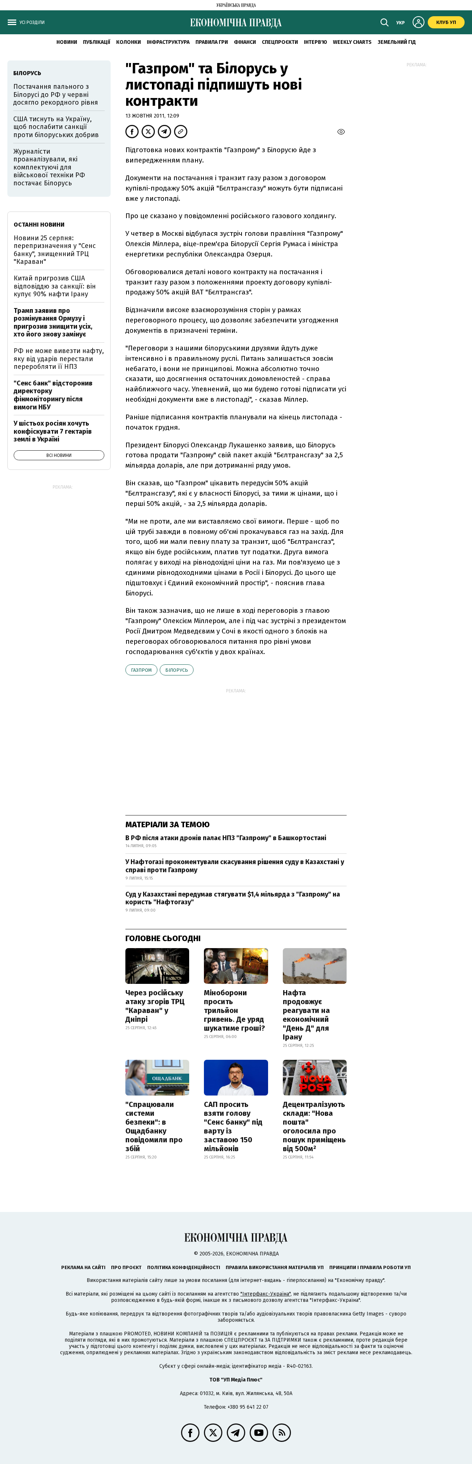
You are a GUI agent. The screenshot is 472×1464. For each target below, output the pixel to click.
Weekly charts (352, 42)
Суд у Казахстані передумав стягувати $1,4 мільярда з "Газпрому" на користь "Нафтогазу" (232, 898)
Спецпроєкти (280, 42)
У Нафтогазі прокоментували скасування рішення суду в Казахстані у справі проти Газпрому (234, 866)
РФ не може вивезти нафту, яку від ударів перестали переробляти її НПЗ (59, 359)
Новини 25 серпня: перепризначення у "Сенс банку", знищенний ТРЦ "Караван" (55, 250)
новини (66, 42)
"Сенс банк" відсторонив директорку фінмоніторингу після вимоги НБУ (53, 395)
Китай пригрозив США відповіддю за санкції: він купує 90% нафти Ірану (55, 286)
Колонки (128, 42)
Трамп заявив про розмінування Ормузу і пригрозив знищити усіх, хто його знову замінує (53, 323)
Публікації (96, 42)
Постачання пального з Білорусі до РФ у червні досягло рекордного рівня (55, 94)
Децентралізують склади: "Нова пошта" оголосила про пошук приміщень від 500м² (314, 1126)
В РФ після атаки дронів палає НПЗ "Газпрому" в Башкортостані (225, 838)
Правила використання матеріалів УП (275, 1267)
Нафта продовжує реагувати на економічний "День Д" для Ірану (306, 1014)
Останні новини (39, 224)
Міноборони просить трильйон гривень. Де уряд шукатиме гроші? (234, 1010)
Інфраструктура (168, 42)
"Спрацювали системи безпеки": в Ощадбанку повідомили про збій (154, 1126)
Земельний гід (397, 42)
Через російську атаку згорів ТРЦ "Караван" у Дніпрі (155, 1006)
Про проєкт (126, 1267)
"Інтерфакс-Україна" (265, 1294)
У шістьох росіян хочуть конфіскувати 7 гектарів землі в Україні (53, 431)
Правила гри (211, 42)
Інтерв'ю (315, 42)
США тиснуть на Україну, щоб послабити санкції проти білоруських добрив (56, 127)
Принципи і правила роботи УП (370, 1267)
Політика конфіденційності (183, 1267)
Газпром (141, 670)
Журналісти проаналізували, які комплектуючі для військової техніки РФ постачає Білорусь (49, 167)
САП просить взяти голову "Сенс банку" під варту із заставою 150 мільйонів (233, 1126)
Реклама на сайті (83, 1267)
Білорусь (176, 670)
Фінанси (245, 42)
